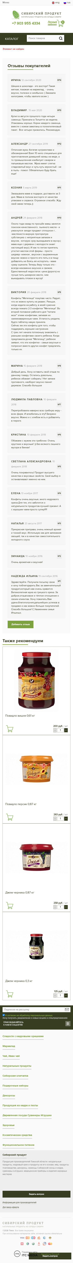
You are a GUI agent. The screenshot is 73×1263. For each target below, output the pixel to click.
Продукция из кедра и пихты (20, 1105)
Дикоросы (9, 1095)
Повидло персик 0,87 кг (20, 804)
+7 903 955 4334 (26, 23)
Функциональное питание (18, 1145)
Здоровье (8, 1125)
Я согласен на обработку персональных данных (28, 1015)
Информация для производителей (19, 1202)
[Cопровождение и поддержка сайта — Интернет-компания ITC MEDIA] (26, 1254)
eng (57, 2)
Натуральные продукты (17, 1066)
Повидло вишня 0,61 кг (20, 715)
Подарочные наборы (15, 1085)
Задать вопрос (36, 1194)
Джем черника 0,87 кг (19, 892)
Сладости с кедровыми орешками (23, 1036)
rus (68, 2)
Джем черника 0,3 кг (18, 981)
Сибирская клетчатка (15, 1075)
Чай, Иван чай (11, 1056)
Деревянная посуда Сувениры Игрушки (27, 1115)
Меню (6, 2)
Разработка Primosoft (50, 1254)
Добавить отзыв (20, 624)
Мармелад (9, 1046)
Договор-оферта (11, 1207)
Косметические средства (17, 1135)
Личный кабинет (52, 23)
